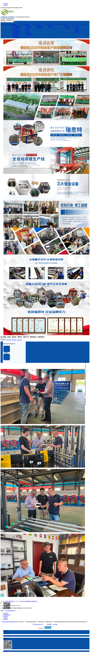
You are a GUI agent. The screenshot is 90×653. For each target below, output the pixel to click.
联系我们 (5, 5)
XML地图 (55, 624)
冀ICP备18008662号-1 (10, 610)
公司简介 (5, 617)
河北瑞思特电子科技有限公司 (9, 621)
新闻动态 (5, 616)
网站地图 (49, 624)
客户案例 (14, 339)
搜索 (15, 21)
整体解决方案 (6, 614)
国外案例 (19, 339)
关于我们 (5, 3)
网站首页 (8, 339)
